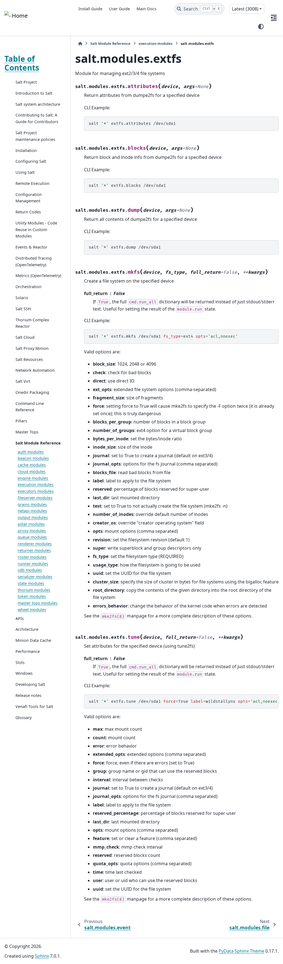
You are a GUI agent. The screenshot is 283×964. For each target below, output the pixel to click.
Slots (20, 662)
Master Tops (26, 432)
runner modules (33, 563)
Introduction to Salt (33, 93)
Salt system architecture (37, 104)
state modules (31, 583)
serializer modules (35, 576)
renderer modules (35, 543)
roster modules (32, 557)
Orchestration (28, 286)
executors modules (36, 491)
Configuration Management (28, 198)
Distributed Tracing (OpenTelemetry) (33, 261)
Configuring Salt (30, 161)
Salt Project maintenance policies (35, 136)
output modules (33, 517)
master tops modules (37, 603)
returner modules (34, 550)
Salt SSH (23, 308)
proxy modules (32, 530)
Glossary (23, 717)
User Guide (119, 8)
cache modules (32, 464)
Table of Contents (21, 63)
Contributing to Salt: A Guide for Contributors (36, 118)
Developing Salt (30, 684)
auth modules (31, 451)
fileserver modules (35, 497)
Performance (27, 651)
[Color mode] (261, 26)
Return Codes (28, 211)
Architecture (26, 629)
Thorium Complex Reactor (32, 323)
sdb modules (30, 570)
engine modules (33, 478)
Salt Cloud (25, 337)
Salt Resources (29, 359)
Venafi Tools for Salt (34, 706)
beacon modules (33, 458)
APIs (19, 618)
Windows (24, 673)
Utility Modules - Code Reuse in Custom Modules (36, 229)
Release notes (28, 695)
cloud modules (32, 471)
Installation (26, 150)
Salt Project (26, 82)
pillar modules (31, 524)
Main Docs (146, 8)
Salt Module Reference (38, 443)
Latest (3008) (245, 9)
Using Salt (25, 172)
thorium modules (34, 590)
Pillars (21, 420)
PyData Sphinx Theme (241, 951)
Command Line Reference (29, 407)
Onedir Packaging (32, 392)
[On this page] (274, 17)
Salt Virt (22, 381)
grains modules (32, 504)
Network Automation (35, 370)
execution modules (36, 484)
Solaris (21, 297)
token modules (32, 596)
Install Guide (90, 8)
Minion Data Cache (33, 640)
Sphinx (42, 956)
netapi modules (32, 510)
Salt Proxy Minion (32, 348)
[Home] (80, 43)
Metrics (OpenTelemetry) (38, 275)
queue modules (32, 537)
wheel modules (32, 609)
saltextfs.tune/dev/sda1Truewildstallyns (184, 701)
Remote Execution (32, 183)
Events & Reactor (31, 247)
